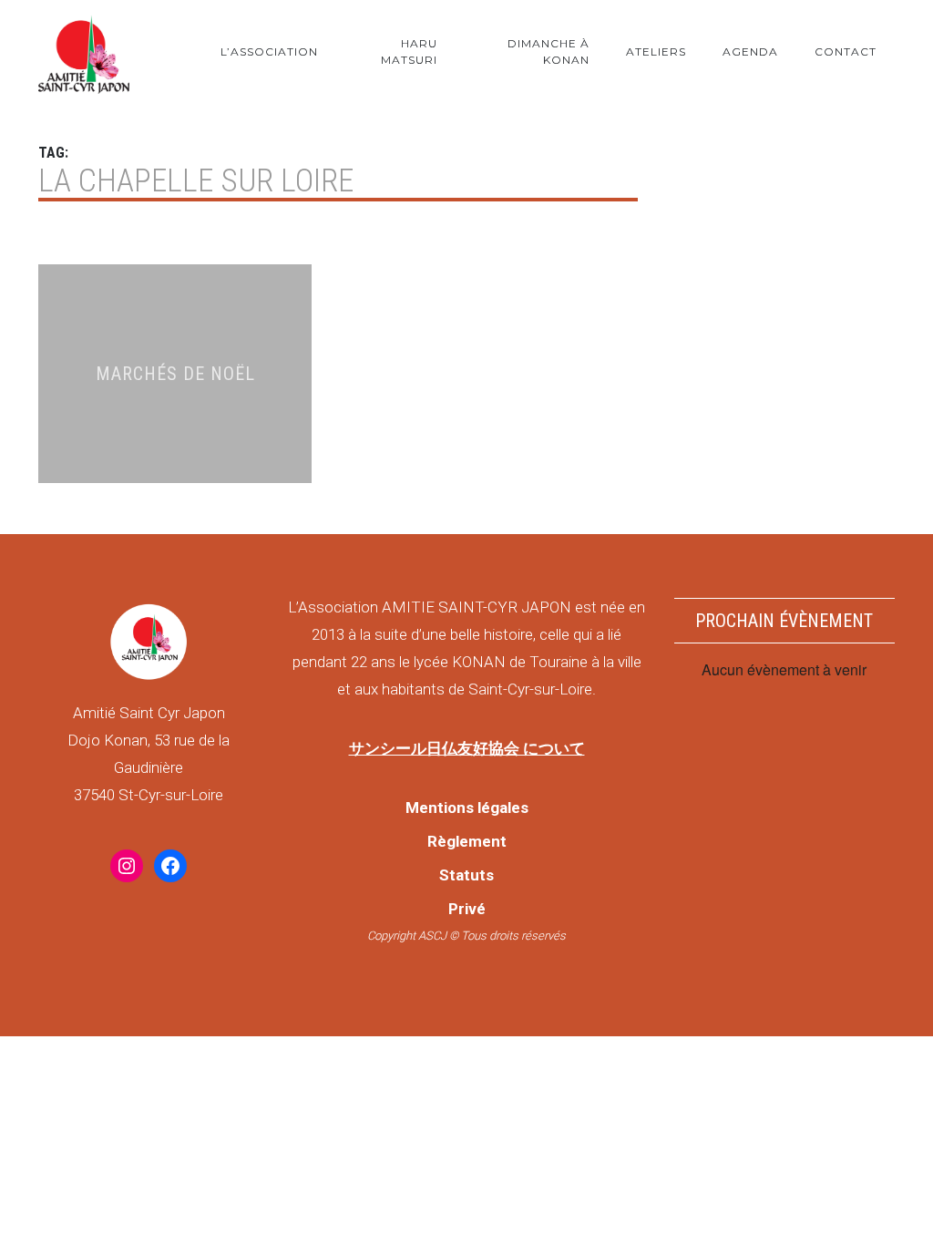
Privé (467, 909)
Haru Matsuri (409, 51)
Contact (846, 51)
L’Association (269, 51)
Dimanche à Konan (549, 51)
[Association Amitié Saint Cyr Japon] (83, 51)
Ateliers (656, 51)
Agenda (750, 51)
